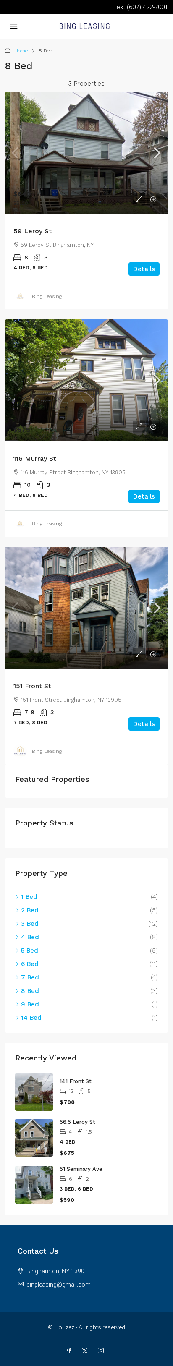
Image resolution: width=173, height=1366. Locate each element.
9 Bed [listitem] (30, 1004)
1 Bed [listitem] (29, 897)
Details (144, 269)
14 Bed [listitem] (31, 1017)
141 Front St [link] (76, 1081)
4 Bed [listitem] (30, 937)
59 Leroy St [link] (32, 231)
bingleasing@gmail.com (58, 1284)
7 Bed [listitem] (30, 977)
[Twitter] (86, 1351)
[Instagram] (102, 1351)
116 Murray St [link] (34, 458)
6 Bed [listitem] (30, 964)
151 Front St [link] (32, 686)
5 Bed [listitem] (29, 950)
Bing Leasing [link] (47, 296)
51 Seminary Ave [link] (81, 1169)
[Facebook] (70, 1351)
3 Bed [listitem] (30, 923)
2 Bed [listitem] (30, 910)
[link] (86, 153)
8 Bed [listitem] (30, 991)
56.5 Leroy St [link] (77, 1122)
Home (21, 51)
